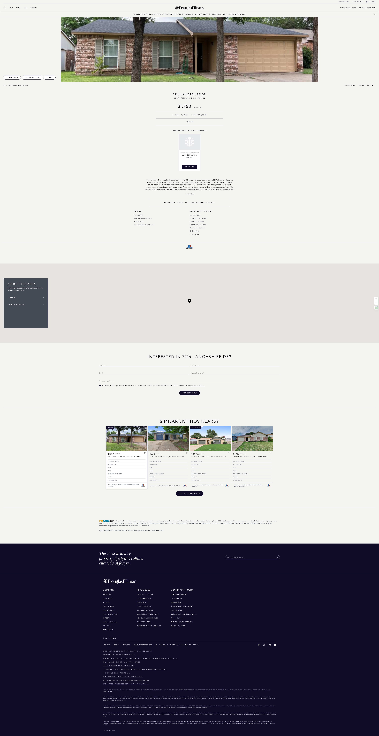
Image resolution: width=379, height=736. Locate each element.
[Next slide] (186, 438)
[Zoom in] (376, 299)
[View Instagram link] (269, 645)
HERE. (104, 716)
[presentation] (189, 49)
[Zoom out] (376, 303)
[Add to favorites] (145, 453)
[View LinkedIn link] (275, 645)
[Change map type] (376, 307)
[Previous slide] (150, 438)
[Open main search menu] (6, 8)
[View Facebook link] (258, 645)
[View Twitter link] (264, 645)
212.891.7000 (128, 697)
